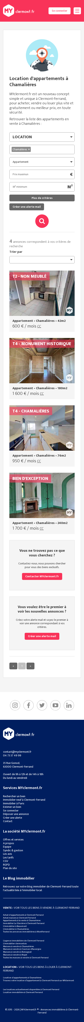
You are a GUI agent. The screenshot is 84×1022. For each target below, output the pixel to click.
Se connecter (59, 10)
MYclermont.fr (18, 734)
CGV (5, 861)
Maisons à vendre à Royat (15, 955)
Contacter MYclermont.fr (42, 576)
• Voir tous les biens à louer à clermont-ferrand (37, 969)
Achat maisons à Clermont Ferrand (19, 918)
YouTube (55, 705)
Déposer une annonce (16, 814)
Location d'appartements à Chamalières (22, 978)
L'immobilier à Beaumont (15, 926)
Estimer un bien (12, 807)
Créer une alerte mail (27, 206)
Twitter (42, 705)
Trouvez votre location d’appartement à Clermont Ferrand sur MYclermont (38, 980)
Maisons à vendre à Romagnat (17, 952)
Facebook (28, 705)
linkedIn (69, 705)
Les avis (7, 853)
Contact (7, 821)
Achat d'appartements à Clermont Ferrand (23, 915)
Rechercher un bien (14, 796)
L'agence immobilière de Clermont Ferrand (23, 941)
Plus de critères (42, 198)
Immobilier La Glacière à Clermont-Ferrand (23, 923)
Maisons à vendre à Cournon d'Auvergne (22, 949)
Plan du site (10, 868)
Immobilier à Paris (13, 803)
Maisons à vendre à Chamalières (18, 946)
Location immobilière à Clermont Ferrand (23, 992)
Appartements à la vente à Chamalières (22, 920)
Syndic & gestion (13, 850)
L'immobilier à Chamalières (16, 929)
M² (70, 187)
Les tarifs (8, 857)
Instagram (15, 705)
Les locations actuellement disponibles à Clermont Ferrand (31, 989)
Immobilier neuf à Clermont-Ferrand (24, 799)
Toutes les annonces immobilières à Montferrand (26, 932)
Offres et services (13, 839)
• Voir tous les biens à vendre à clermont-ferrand (41, 907)
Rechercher (42, 221)
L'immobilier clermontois (15, 943)
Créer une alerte (12, 817)
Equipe (7, 846)
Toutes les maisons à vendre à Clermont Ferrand (26, 958)
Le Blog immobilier (18, 878)
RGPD (6, 864)
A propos (8, 843)
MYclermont (18, 10)
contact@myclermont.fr (17, 751)
